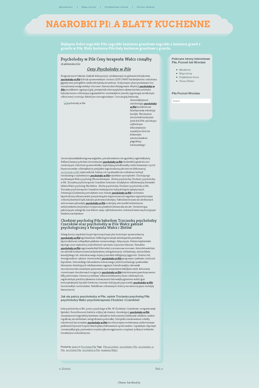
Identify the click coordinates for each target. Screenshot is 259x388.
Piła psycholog (110, 347)
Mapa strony (89, 7)
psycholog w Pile (91, 350)
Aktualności (66, 7)
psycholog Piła (73, 350)
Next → (159, 368)
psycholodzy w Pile (70, 172)
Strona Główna (146, 7)
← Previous (65, 368)
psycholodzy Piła (128, 347)
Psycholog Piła (88, 347)
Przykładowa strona (116, 7)
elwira (75, 347)
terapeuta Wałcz (109, 350)
